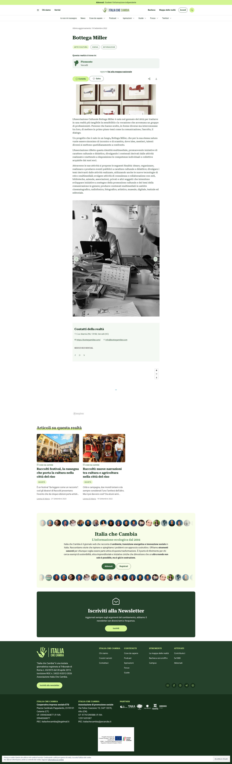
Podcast (127, 658)
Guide (127, 672)
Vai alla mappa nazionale (119, 71)
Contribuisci (179, 653)
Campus (153, 663)
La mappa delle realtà (159, 653)
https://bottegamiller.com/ (88, 339)
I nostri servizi (105, 658)
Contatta (82, 79)
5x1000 (177, 658)
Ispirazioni (129, 663)
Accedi (183, 10)
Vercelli (84, 65)
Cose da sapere (131, 653)
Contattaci (104, 663)
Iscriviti (116, 628)
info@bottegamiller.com (116, 339)
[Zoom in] (156, 370)
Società (41, 482)
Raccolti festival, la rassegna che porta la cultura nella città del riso (58, 472)
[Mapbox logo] (78, 413)
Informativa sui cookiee (56, 760)
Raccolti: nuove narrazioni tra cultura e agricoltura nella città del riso (102, 472)
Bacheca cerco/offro (158, 658)
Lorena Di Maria (43, 499)
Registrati (124, 566)
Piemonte (87, 61)
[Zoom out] (156, 374)
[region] (116, 391)
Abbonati (108, 566)
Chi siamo (103, 653)
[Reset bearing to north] (156, 377)
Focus (126, 667)
